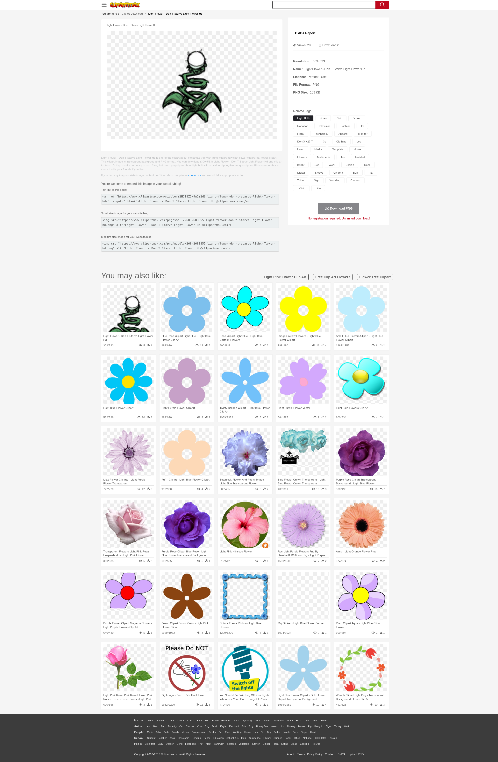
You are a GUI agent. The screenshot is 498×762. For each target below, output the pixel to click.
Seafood (231, 744)
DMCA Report (305, 33)
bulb (356, 172)
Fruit (200, 744)
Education (218, 738)
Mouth (286, 732)
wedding (335, 180)
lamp (300, 149)
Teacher (162, 738)
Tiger (328, 726)
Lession (333, 738)
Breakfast (150, 744)
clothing (341, 141)
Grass (236, 720)
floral (300, 133)
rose (367, 164)
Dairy (160, 744)
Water (290, 720)
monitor (362, 133)
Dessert (170, 744)
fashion (346, 126)
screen (356, 118)
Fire (207, 720)
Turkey (337, 726)
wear (332, 164)
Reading (196, 738)
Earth (200, 720)
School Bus (232, 738)
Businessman (199, 732)
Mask (150, 732)
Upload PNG (356, 754)
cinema (338, 172)
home (247, 732)
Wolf (346, 726)
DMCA (341, 754)
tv (362, 126)
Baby (158, 732)
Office (297, 738)
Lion (282, 726)
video (323, 118)
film (318, 188)
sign (316, 180)
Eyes (227, 732)
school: (139, 737)
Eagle (223, 726)
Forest (324, 720)
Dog (207, 726)
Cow (199, 726)
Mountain (279, 720)
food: (138, 743)
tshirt (300, 180)
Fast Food (190, 744)
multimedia (324, 157)
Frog (251, 726)
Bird (163, 726)
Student (151, 738)
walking (237, 732)
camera (355, 180)
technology (321, 133)
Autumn (160, 720)
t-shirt (301, 188)
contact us (194, 175)
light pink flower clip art (285, 277)
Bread (294, 744)
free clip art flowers (332, 277)
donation (302, 126)
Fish (243, 726)
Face (295, 732)
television (324, 126)
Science (278, 738)
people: (139, 732)
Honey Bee (262, 726)
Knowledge (255, 738)
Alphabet (307, 738)
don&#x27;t (305, 141)
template (337, 149)
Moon (257, 720)
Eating (284, 744)
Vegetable (244, 744)
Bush (298, 720)
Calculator (320, 738)
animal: (139, 726)
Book (172, 738)
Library (267, 738)
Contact (329, 754)
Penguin (318, 726)
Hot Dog (316, 744)
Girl (262, 732)
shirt (339, 118)
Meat (208, 744)
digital (301, 172)
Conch (190, 720)
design (349, 164)
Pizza (276, 744)
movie (357, 149)
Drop (315, 720)
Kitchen (256, 744)
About (290, 754)
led (359, 141)
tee (343, 157)
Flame (215, 720)
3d (324, 141)
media (318, 149)
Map (243, 738)
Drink (179, 744)
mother (185, 732)
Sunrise (267, 720)
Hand (313, 732)
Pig (310, 726)
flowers (302, 157)
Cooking (304, 744)
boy (269, 732)
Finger (304, 732)
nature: (139, 720)
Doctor (212, 732)
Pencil (207, 738)
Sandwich (219, 744)
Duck (214, 726)
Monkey (291, 726)
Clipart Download (132, 13)
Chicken (190, 726)
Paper (288, 738)
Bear (155, 726)
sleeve (319, 172)
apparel (343, 133)
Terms (301, 754)
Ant (149, 726)
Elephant (234, 726)
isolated (360, 157)
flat (371, 172)
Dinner (266, 744)
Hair (255, 732)
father (277, 732)
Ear (220, 732)
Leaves (170, 720)
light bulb (303, 118)
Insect (274, 726)
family (175, 732)
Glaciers (225, 720)
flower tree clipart (375, 277)
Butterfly (172, 726)
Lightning (247, 720)
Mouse (301, 726)
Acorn (150, 720)
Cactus (180, 720)
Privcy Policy (315, 754)
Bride (166, 732)
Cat (181, 726)
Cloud (307, 720)
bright (300, 164)
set (317, 164)
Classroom (183, 738)
